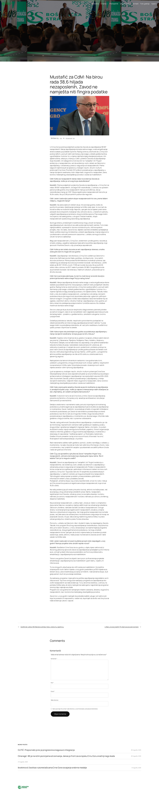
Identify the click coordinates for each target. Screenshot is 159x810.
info (61, 138)
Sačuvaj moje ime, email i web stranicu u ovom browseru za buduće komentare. (75, 709)
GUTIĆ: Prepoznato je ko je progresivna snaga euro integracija (46, 750)
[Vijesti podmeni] (156, 3)
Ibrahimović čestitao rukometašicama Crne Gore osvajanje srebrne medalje (52, 768)
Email (53, 691)
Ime (52, 683)
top (74, 138)
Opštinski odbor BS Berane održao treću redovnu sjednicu (42, 627)
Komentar (54, 658)
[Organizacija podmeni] (130, 3)
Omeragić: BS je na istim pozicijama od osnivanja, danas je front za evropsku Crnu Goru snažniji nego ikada (66, 756)
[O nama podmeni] (107, 3)
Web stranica (54, 700)
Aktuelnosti (69, 138)
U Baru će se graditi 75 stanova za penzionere (122, 627)
